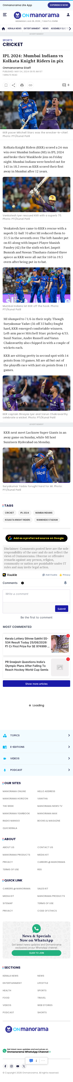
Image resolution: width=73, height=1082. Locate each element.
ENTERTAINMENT (32, 28)
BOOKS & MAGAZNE (48, 820)
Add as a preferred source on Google (38, 538)
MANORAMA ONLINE (14, 791)
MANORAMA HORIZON (15, 798)
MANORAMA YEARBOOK (16, 813)
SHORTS (42, 1012)
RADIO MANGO (11, 820)
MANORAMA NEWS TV (49, 806)
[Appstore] (38, 1040)
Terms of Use (11, 869)
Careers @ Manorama (51, 862)
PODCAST (8, 1012)
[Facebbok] (5, 1066)
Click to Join (36, 953)
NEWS (46, 28)
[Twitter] (24, 1066)
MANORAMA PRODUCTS (16, 854)
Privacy (8, 862)
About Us (8, 847)
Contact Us (45, 847)
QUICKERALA (10, 828)
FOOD (6, 997)
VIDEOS (7, 1005)
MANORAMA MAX (47, 813)
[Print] (22, 85)
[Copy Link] (30, 85)
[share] (13, 85)
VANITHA (42, 798)
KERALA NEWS (14, 28)
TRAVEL (41, 997)
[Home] (3, 28)
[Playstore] (14, 1040)
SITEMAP (8, 903)
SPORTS (41, 990)
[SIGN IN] (68, 15)
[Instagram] (11, 1066)
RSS (39, 869)
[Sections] (5, 15)
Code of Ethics (47, 910)
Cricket (13, 44)
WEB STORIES (44, 1005)
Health (7, 990)
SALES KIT (42, 888)
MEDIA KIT (43, 854)
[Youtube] (17, 1066)
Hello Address (46, 791)
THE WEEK (8, 806)
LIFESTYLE (42, 983)
